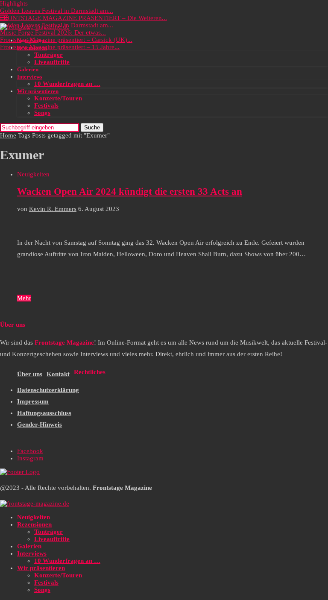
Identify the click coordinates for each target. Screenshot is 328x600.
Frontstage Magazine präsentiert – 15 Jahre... (60, 47)
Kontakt (58, 374)
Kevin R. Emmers (52, 208)
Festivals (46, 105)
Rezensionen (32, 47)
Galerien (27, 69)
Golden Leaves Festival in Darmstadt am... (56, 10)
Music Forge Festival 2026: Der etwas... (53, 32)
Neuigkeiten (31, 40)
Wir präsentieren (38, 91)
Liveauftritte (52, 62)
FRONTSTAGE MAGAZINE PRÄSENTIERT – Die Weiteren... (83, 18)
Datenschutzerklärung (48, 389)
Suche (92, 127)
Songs (42, 112)
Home (8, 135)
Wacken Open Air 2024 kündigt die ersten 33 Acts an (129, 191)
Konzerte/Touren (58, 98)
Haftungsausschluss (44, 413)
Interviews (29, 76)
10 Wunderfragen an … (67, 83)
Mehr (24, 298)
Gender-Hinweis (39, 424)
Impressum (33, 401)
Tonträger (48, 54)
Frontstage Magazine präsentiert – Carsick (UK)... (66, 39)
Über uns (29, 374)
